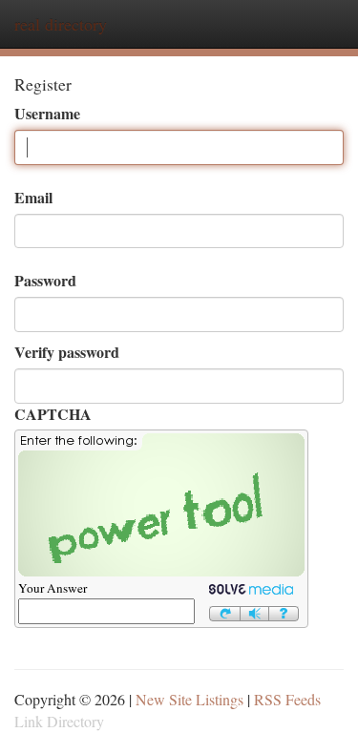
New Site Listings (189, 699)
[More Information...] (284, 610)
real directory (60, 23)
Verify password (66, 352)
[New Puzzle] (225, 610)
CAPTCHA (53, 414)
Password (45, 280)
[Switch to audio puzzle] (255, 610)
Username (47, 113)
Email (33, 197)
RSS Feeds (287, 699)
